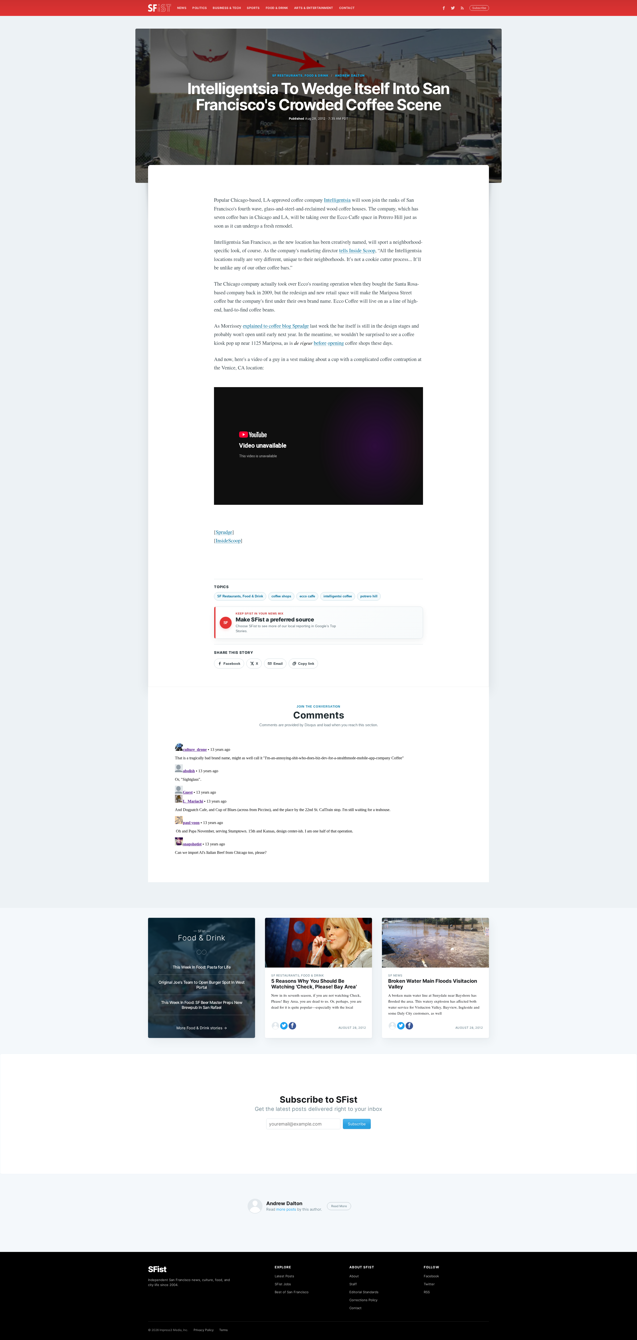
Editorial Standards (363, 1292)
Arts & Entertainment (313, 8)
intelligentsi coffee (337, 596)
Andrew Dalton (350, 75)
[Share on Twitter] (284, 1026)
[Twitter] (453, 8)
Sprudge (224, 531)
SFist (157, 1269)
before (320, 342)
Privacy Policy (204, 1330)
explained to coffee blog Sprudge (276, 325)
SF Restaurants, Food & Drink (300, 75)
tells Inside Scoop (357, 250)
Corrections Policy (363, 1300)
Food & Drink (277, 8)
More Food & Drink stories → (201, 1028)
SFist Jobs (283, 1284)
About (354, 1276)
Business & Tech (227, 8)
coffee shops (281, 596)
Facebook (431, 1276)
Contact (347, 8)
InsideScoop (228, 540)
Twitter (429, 1284)
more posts (286, 1209)
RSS (427, 1292)
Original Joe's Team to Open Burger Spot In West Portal (202, 985)
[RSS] (464, 8)
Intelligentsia (337, 199)
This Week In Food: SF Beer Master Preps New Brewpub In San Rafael (201, 1005)
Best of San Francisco (292, 1292)
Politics (199, 8)
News (182, 8)
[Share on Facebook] (292, 1026)
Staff (353, 1284)
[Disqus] (318, 803)
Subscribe (479, 8)
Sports (253, 8)
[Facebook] (443, 8)
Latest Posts (284, 1276)
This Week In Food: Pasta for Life (202, 967)
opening (336, 342)
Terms (223, 1330)
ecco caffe (307, 596)
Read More (339, 1206)
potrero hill (368, 596)
